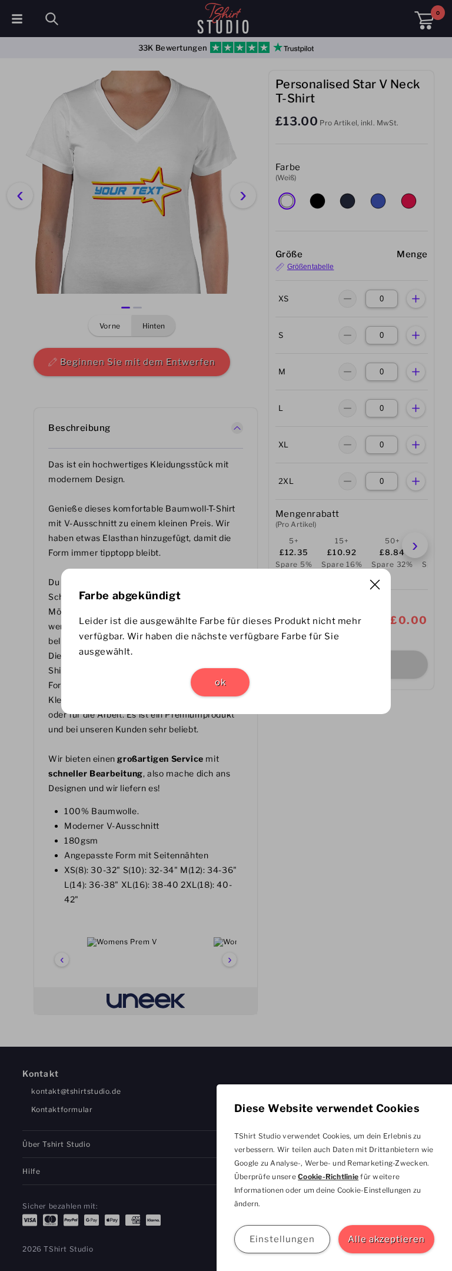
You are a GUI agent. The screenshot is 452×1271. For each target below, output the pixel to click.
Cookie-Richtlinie (328, 1176)
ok (220, 682)
